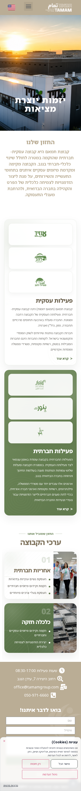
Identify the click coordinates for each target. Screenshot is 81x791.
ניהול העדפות (49, 774)
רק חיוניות (35, 764)
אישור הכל (64, 764)
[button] (28, 6)
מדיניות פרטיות (10, 785)
